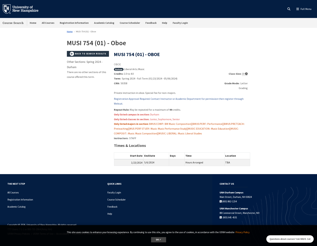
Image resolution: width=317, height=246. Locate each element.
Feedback (151, 22)
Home (33, 22)
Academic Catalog (104, 22)
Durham (118, 69)
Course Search (13, 23)
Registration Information (74, 22)
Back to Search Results (90, 53)
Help (164, 22)
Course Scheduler (130, 22)
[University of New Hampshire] (23, 8)
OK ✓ (158, 239)
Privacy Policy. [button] (242, 232)
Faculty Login (180, 22)
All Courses (48, 22)
